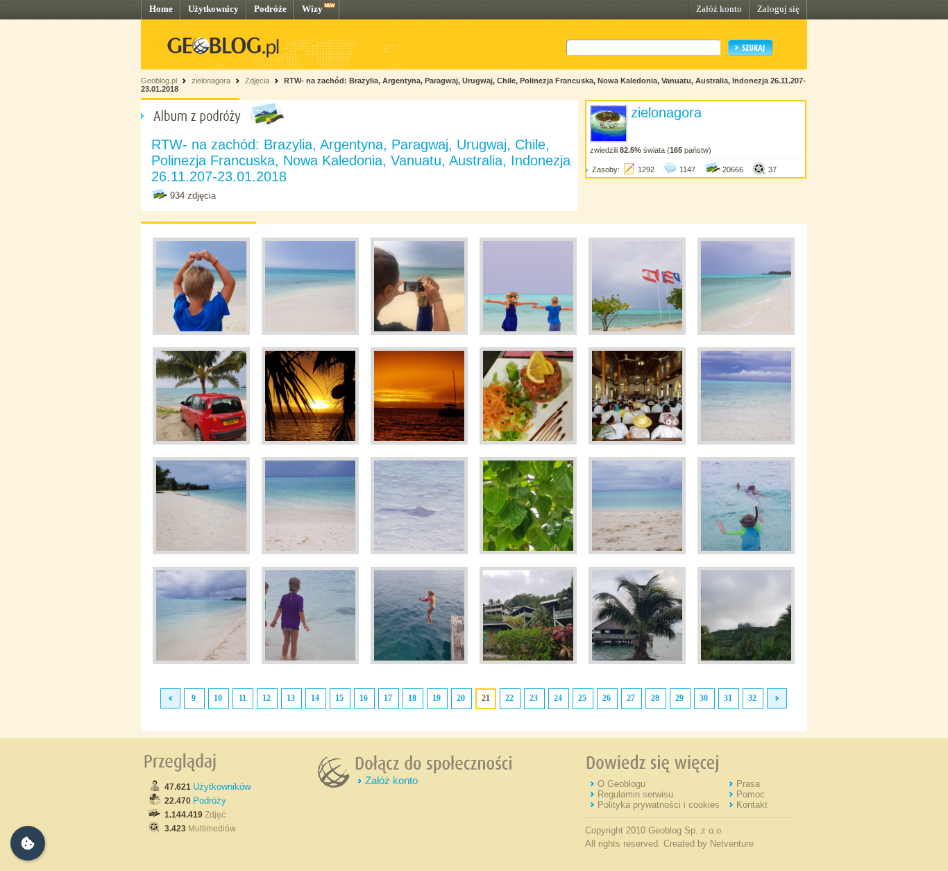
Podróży (209, 800)
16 (363, 698)
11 (242, 698)
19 (436, 698)
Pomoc (750, 794)
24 (558, 698)
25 (582, 698)
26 (606, 698)
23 (534, 698)
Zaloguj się (778, 8)
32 (752, 698)
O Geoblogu (621, 784)
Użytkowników (222, 786)
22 (509, 698)
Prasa (748, 784)
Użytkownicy (213, 8)
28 (655, 698)
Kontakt (752, 804)
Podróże (270, 8)
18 (412, 698)
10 (218, 698)
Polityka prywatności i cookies (659, 804)
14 (315, 698)
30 (704, 698)
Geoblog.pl (159, 80)
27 (631, 698)
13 (291, 698)
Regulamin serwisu (635, 794)
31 (728, 698)
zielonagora (211, 80)
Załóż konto (719, 8)
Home (161, 8)
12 (266, 698)
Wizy (312, 8)
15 (339, 698)
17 (388, 698)
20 (461, 698)
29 (679, 698)
